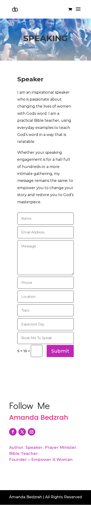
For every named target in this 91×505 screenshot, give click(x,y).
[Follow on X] (22, 432)
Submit (60, 351)
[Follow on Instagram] (31, 432)
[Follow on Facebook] (13, 432)
